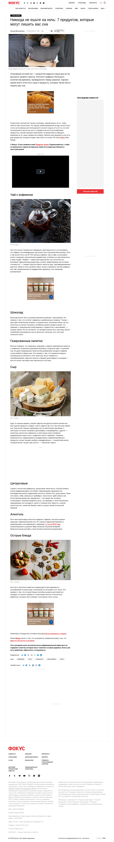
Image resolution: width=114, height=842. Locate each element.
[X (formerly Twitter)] (27, 3)
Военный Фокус (47, 8)
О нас (10, 760)
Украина (69, 8)
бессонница (52, 659)
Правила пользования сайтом (47, 762)
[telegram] (19, 776)
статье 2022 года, (53, 524)
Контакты (86, 838)
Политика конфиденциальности (69, 838)
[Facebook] (24, 3)
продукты (40, 659)
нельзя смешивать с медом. (55, 634)
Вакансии (29, 760)
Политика (59, 8)
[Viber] (37, 3)
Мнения (72, 2)
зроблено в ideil (101, 838)
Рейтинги (93, 2)
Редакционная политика (31, 768)
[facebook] (10, 776)
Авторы (45, 757)
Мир (76, 8)
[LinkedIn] (43, 3)
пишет (62, 137)
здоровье (21, 659)
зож (62, 659)
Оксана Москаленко (17, 31)
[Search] (104, 2)
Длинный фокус (31, 757)
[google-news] (34, 776)
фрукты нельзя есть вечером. (22, 641)
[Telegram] (30, 3)
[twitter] (14, 776)
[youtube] (24, 776)
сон (30, 659)
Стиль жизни (93, 8)
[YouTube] (34, 3)
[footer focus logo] (16, 748)
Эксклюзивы (33, 8)
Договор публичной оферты (13, 769)
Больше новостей (90, 191)
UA (101, 2)
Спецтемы (82, 2)
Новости (12, 754)
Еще (102, 8)
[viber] (29, 776)
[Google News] (40, 3)
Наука (83, 8)
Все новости (20, 8)
